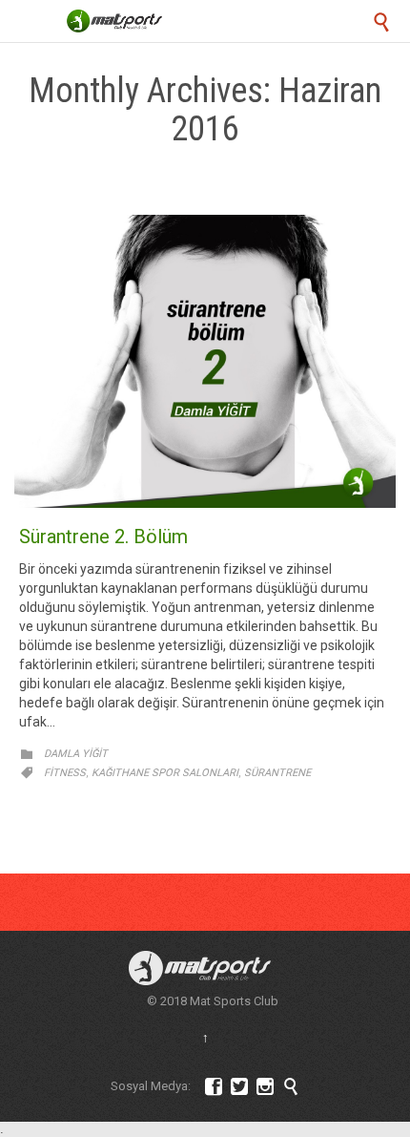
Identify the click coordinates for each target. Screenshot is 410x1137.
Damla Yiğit (76, 753)
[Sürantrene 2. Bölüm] (205, 361)
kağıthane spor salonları (165, 773)
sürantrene (277, 773)
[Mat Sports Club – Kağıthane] (114, 21)
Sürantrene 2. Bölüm (103, 536)
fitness (65, 773)
